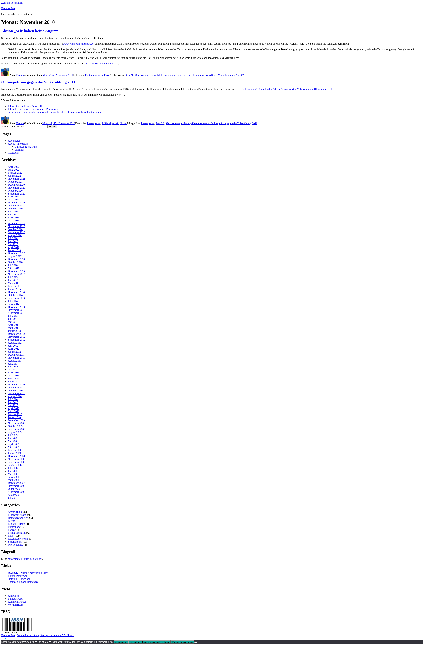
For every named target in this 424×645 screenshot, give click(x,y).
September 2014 (16, 298)
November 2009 (16, 423)
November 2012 (16, 336)
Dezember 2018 (16, 223)
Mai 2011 (13, 369)
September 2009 (16, 429)
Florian (20, 75)
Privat (107, 75)
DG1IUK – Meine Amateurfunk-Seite (28, 572)
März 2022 (13, 169)
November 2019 (16, 205)
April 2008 (13, 477)
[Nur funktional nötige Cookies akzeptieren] (195, 642)
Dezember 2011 (16, 354)
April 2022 (13, 166)
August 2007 (15, 494)
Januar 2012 (14, 351)
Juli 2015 (13, 277)
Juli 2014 (13, 301)
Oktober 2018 (15, 229)
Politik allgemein (94, 75)
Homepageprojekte (18, 517)
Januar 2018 (14, 250)
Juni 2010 (13, 402)
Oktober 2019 (15, 208)
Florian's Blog (8, 8)
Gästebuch (13, 152)
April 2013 (13, 324)
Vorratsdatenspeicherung (164, 75)
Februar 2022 (15, 172)
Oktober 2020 (15, 190)
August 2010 (15, 396)
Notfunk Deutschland (19, 578)
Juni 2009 (13, 438)
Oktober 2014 (15, 295)
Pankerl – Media (16, 523)
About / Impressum (18, 143)
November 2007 (16, 485)
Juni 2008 (13, 471)
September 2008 (16, 462)
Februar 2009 (15, 450)
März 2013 (13, 327)
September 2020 (16, 193)
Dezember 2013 (16, 307)
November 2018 (16, 226)
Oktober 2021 (15, 181)
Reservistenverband (18, 538)
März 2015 (13, 283)
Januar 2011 (14, 381)
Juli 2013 (13, 315)
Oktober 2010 (15, 390)
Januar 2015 (14, 289)
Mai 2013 (13, 321)
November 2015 (16, 274)
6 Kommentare (224, 123)
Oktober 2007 (15, 488)
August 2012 (15, 342)
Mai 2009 (13, 441)
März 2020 (13, 199)
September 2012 (16, 339)
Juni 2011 (13, 366)
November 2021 (16, 178)
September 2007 (16, 491)
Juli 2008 (13, 468)
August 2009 (15, 432)
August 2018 (15, 235)
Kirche (11, 520)
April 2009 (13, 444)
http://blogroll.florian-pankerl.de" (25, 558)
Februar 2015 (15, 286)
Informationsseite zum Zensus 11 (25, 106)
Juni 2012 (13, 345)
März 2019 (13, 220)
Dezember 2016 (16, 259)
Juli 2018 (13, 238)
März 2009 (13, 447)
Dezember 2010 (16, 384)
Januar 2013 (14, 330)
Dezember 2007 (16, 482)
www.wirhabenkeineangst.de (78, 43)
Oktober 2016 (15, 262)
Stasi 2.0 (129, 75)
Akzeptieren (121, 642)
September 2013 (16, 312)
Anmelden (13, 595)
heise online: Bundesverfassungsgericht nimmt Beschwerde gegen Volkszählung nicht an (54, 112)
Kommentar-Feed (17, 601)
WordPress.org (15, 604)
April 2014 (13, 304)
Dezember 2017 (16, 253)
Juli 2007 (13, 497)
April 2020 (13, 196)
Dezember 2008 (16, 456)
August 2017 (15, 256)
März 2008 (13, 479)
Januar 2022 (14, 175)
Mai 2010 (13, 405)
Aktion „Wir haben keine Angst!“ (29, 31)
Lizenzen (19, 149)
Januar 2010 (14, 417)
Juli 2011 (12, 363)
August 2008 (15, 465)
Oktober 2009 (15, 426)
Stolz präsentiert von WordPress (57, 635)
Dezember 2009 (16, 420)
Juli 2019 (13, 211)
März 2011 (13, 375)
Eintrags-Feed (15, 598)
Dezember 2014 (16, 292)
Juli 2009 (13, 435)
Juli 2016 (13, 265)
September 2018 (16, 232)
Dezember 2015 (16, 271)
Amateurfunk (15, 511)
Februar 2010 (15, 414)
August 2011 (14, 360)
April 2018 (13, 247)
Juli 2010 (13, 399)
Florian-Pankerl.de (17, 575)
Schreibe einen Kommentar (210, 75)
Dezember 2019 (16, 202)
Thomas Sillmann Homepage (23, 581)
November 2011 (16, 357)
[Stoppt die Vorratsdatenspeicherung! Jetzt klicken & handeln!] (3, 639)
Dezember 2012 (16, 333)
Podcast (12, 529)
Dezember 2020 (16, 184)
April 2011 (13, 372)
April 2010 (13, 408)
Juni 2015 (13, 280)
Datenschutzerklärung (26, 146)
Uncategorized (15, 544)
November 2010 (16, 387)
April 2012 (13, 348)
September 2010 (16, 393)
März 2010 (13, 411)
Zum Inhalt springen (12, 2)
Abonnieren (14, 140)
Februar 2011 (15, 378)
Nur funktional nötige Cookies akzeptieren (149, 642)
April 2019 (13, 217)
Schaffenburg (15, 541)
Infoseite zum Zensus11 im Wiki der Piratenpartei (33, 109)
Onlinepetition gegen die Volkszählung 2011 (38, 82)
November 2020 (16, 187)
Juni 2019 (13, 214)
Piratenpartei (93, 123)
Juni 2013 (13, 318)
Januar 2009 (14, 453)
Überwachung (142, 75)
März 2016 (13, 268)
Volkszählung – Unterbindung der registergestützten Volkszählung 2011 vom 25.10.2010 (288, 89)
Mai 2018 (13, 244)
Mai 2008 (13, 474)
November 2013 (16, 309)
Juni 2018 (13, 241)
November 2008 (16, 459)
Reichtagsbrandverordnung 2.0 (102, 63)
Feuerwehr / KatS (17, 514)
